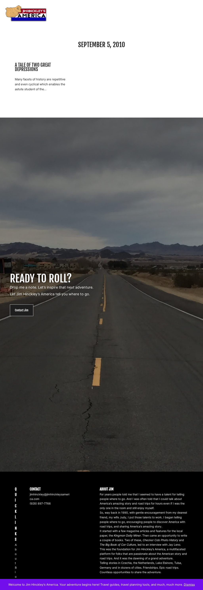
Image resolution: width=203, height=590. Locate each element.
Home (132, 13)
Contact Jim (21, 310)
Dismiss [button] (189, 584)
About (16, 554)
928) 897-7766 (41, 503)
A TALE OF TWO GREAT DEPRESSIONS (33, 67)
